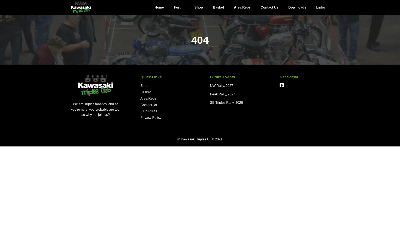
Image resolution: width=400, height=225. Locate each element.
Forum (179, 7)
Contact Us (269, 7)
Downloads (297, 7)
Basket (218, 7)
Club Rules (148, 111)
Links (320, 7)
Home (159, 7)
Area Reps (242, 7)
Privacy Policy (150, 117)
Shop (198, 7)
